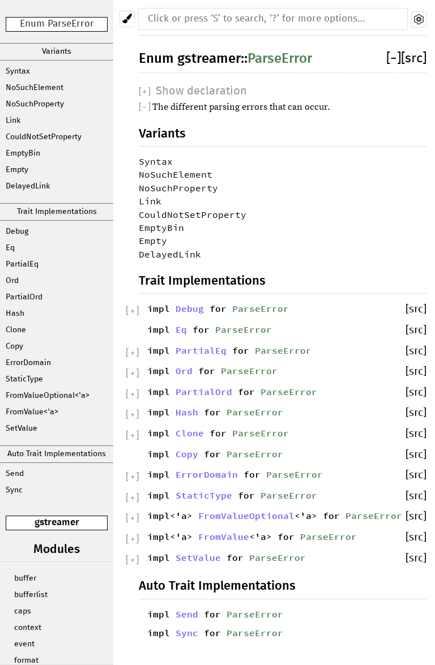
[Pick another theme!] (127, 19)
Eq (10, 248)
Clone (16, 330)
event (24, 644)
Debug (17, 231)
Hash (15, 314)
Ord (12, 281)
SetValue (21, 428)
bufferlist (31, 595)
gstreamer (57, 522)
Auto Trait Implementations (56, 454)
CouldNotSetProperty (44, 137)
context (27, 628)
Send (15, 474)
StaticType (24, 379)
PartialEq (22, 264)
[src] (414, 58)
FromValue (223, 536)
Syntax (18, 71)
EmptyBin (23, 153)
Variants (56, 51)
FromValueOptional (246, 515)
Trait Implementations (57, 212)
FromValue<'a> (32, 412)
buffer (25, 578)
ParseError (280, 59)
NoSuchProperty (35, 104)
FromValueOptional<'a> (47, 396)
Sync (14, 490)
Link (13, 121)
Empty (17, 170)
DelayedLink (28, 186)
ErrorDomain (28, 363)
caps (22, 611)
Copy (14, 346)
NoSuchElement (34, 88)
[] (393, 58)
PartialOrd (24, 297)
